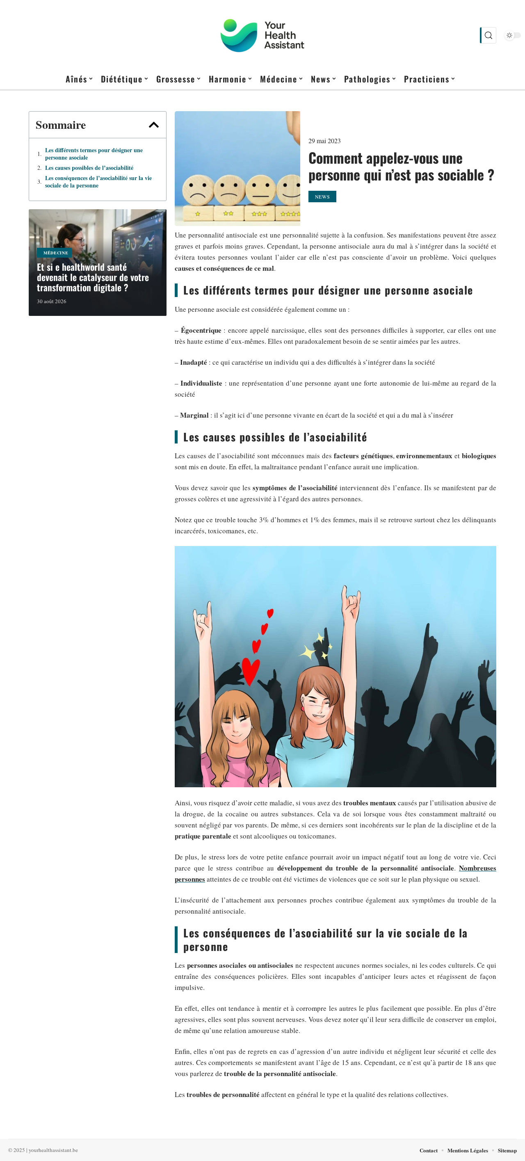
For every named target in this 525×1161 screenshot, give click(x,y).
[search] (488, 35)
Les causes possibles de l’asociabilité (89, 167)
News (322, 196)
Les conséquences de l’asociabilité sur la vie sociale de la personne (98, 181)
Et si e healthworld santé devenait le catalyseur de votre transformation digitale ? (93, 277)
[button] (154, 124)
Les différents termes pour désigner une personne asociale (94, 153)
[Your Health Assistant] (262, 35)
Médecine (55, 253)
